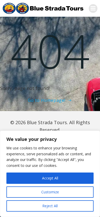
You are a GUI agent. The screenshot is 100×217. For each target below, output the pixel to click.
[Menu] (93, 8)
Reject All (50, 205)
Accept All (50, 178)
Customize (50, 191)
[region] (50, 174)
